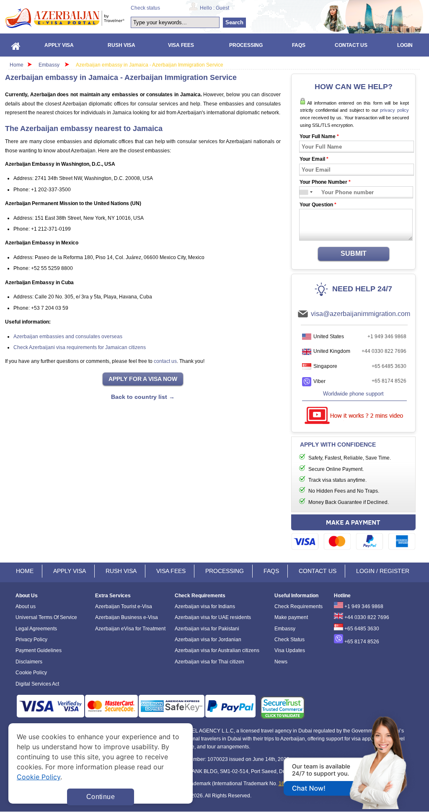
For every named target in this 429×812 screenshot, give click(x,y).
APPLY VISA (69, 571)
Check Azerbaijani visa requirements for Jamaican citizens (79, 347)
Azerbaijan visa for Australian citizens (217, 650)
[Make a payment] (353, 533)
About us (26, 606)
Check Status (289, 639)
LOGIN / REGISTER (382, 571)
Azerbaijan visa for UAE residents (213, 617)
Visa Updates (289, 650)
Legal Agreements (36, 629)
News (280, 662)
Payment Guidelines (39, 650)
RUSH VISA (121, 571)
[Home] (16, 45)
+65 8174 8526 (389, 381)
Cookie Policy (31, 673)
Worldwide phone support (353, 394)
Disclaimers (29, 662)
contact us (165, 361)
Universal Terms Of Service (46, 617)
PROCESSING (224, 571)
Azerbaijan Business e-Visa (126, 617)
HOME (25, 571)
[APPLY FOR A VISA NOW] (143, 379)
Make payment (291, 617)
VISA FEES (171, 571)
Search (234, 22)
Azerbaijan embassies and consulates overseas (67, 336)
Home (16, 65)
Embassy (50, 65)
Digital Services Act (37, 684)
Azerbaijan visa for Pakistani (207, 629)
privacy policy (394, 110)
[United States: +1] (304, 192)
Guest (222, 8)
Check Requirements (298, 606)
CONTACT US (317, 571)
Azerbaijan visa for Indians (205, 606)
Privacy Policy (31, 639)
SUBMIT (354, 253)
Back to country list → (143, 396)
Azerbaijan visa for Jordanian (208, 639)
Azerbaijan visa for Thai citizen (209, 662)
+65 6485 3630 (389, 366)
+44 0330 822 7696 (384, 351)
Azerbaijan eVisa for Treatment (130, 629)
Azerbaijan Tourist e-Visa (123, 606)
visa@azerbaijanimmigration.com (360, 313)
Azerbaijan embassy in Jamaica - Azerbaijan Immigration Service (149, 65)
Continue (100, 796)
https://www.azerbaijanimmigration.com (64, 18)
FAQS (271, 571)
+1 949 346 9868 (386, 336)
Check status (145, 8)
